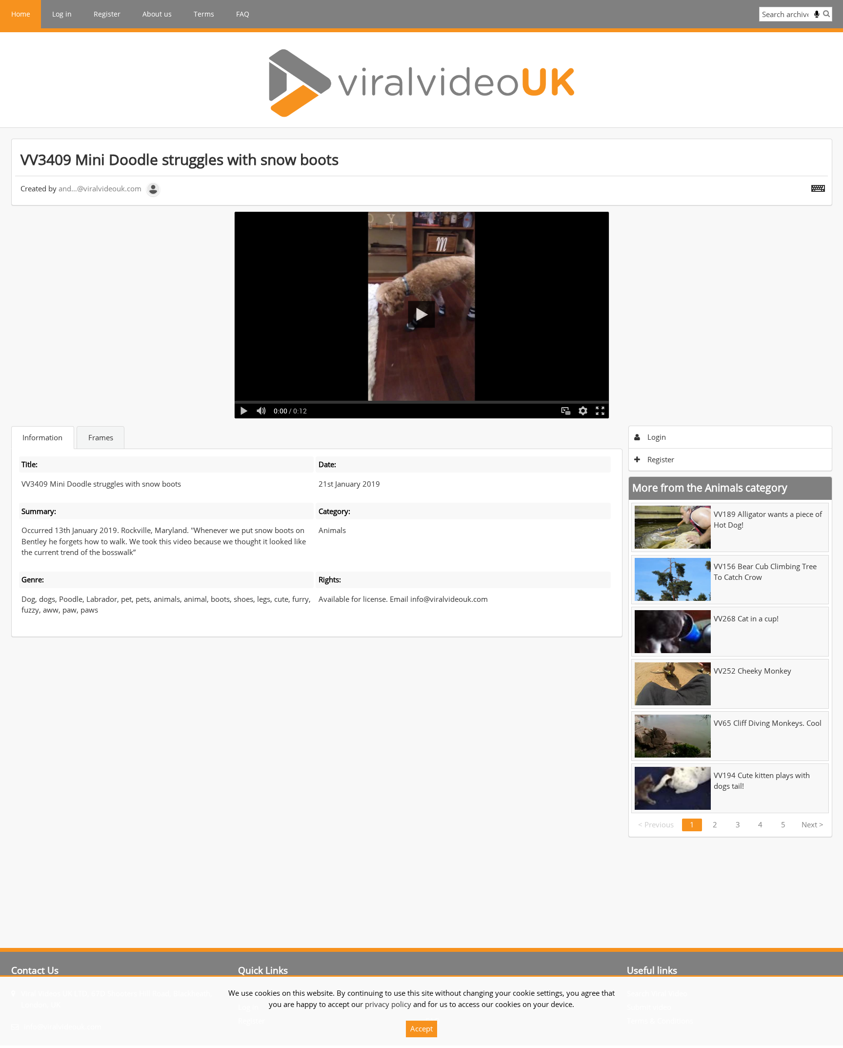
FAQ (242, 14)
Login (655, 437)
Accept (421, 1028)
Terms (204, 14)
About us (157, 14)
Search (826, 13)
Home (20, 14)
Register (107, 14)
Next (812, 824)
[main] (421, 488)
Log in (62, 14)
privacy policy (388, 1004)
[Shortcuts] (818, 186)
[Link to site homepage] (421, 83)
